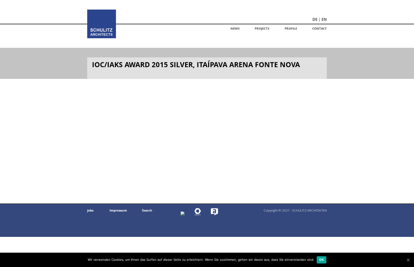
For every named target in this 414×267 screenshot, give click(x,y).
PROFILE (291, 28)
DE (314, 19)
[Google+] (182, 214)
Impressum (118, 210)
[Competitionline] (197, 214)
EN (324, 19)
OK (321, 260)
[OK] (408, 259)
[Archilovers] (214, 214)
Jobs (90, 210)
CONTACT (319, 28)
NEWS (235, 28)
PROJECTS (262, 28)
